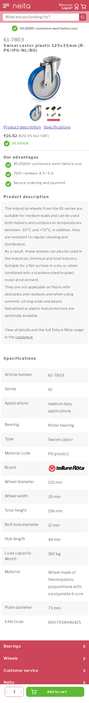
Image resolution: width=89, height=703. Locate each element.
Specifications (57, 127)
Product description (22, 127)
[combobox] (44, 17)
